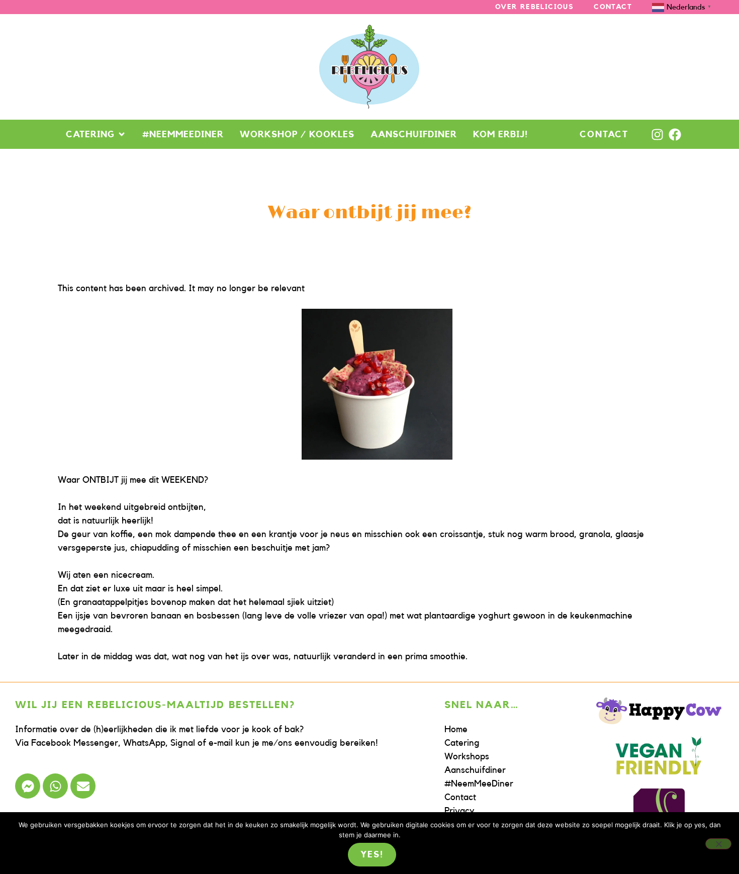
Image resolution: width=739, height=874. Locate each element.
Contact (613, 7)
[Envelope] (83, 786)
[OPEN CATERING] (121, 134)
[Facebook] (675, 134)
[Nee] (718, 843)
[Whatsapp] (55, 786)
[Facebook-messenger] (27, 786)
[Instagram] (657, 134)
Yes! (371, 854)
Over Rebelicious (534, 7)
